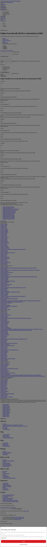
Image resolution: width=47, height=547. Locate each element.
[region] (23, 537)
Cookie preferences (23, 544)
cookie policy (3, 537)
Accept (23, 541)
